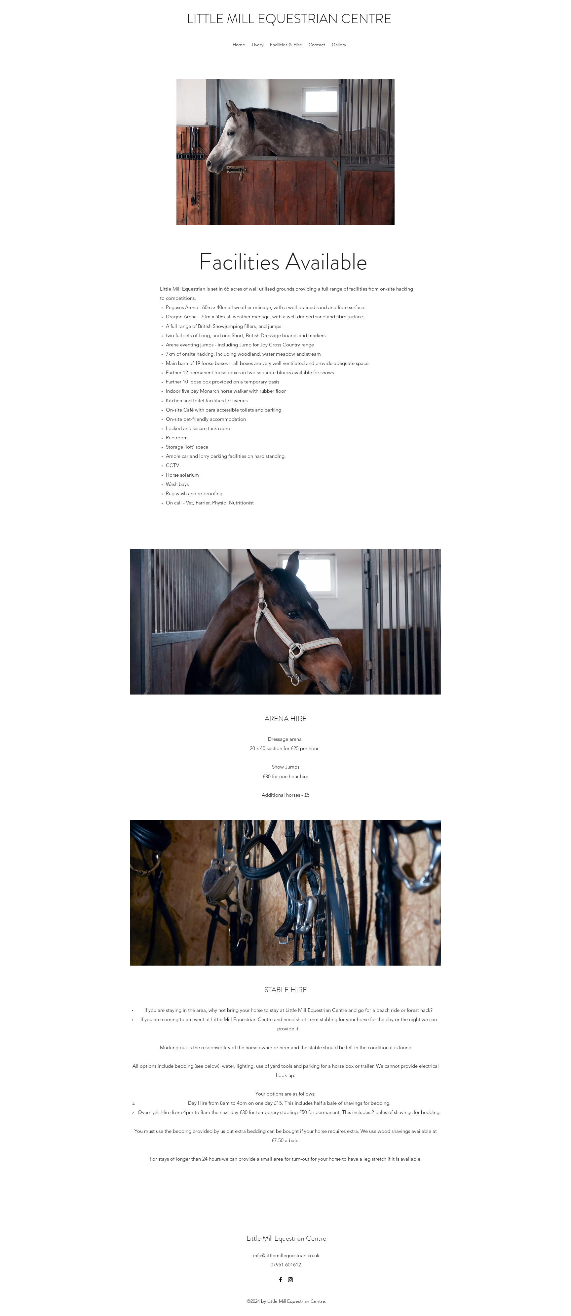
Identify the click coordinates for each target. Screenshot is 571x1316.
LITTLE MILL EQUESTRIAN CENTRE (289, 18)
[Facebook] (280, 1279)
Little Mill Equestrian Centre (286, 1238)
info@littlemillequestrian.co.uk (286, 1255)
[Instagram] (290, 1279)
